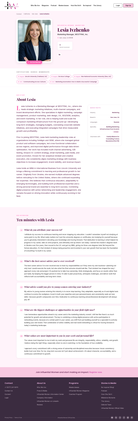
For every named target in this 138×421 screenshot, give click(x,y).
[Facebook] (123, 417)
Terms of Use (18, 417)
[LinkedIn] (116, 417)
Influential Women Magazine (79, 391)
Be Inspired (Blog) (107, 387)
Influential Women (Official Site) (66, 417)
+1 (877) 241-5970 (11, 387)
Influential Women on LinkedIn (48, 401)
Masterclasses (64, 5)
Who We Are (35, 5)
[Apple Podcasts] (131, 417)
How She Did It (76, 5)
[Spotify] (127, 417)
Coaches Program (75, 394)
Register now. (95, 372)
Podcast (54, 5)
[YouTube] (112, 417)
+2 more (116, 132)
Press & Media (42, 391)
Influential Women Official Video (112, 408)
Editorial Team (106, 405)
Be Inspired (87, 5)
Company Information (45, 398)
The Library (97, 5)
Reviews (40, 405)
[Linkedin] (59, 54)
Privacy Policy (8, 417)
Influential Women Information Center (50, 394)
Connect (19, 14)
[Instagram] (119, 417)
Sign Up (128, 5)
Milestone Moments (108, 398)
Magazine (45, 5)
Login (118, 5)
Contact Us (9, 391)
